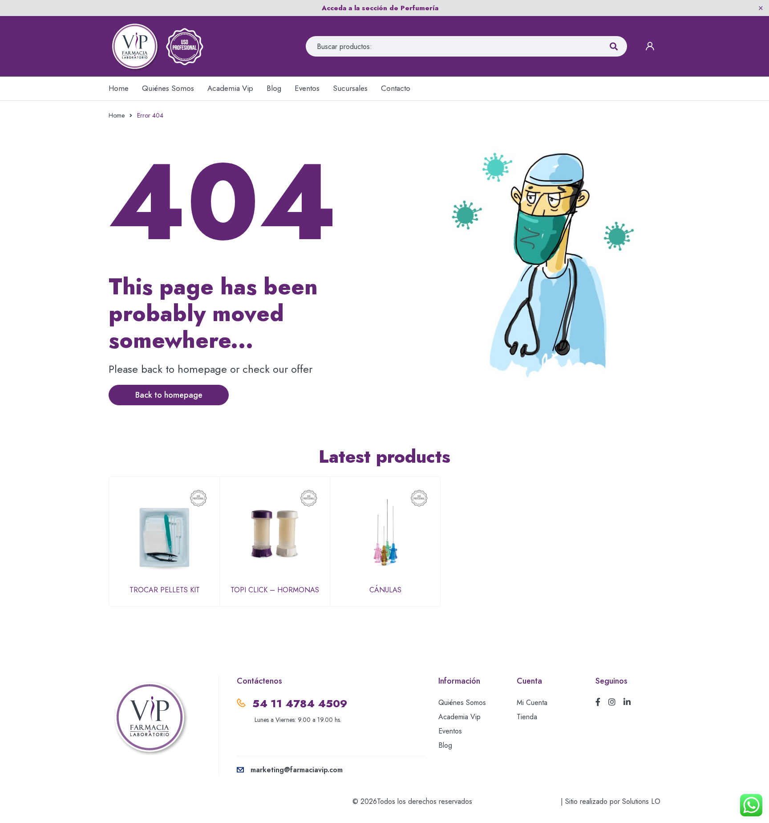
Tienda (527, 717)
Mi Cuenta (532, 702)
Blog (445, 745)
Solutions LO (641, 801)
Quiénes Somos (462, 702)
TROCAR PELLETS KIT (165, 590)
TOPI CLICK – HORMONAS (275, 590)
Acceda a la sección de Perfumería (380, 8)
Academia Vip (459, 717)
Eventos (450, 731)
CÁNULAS (385, 590)
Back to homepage (168, 395)
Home (117, 115)
